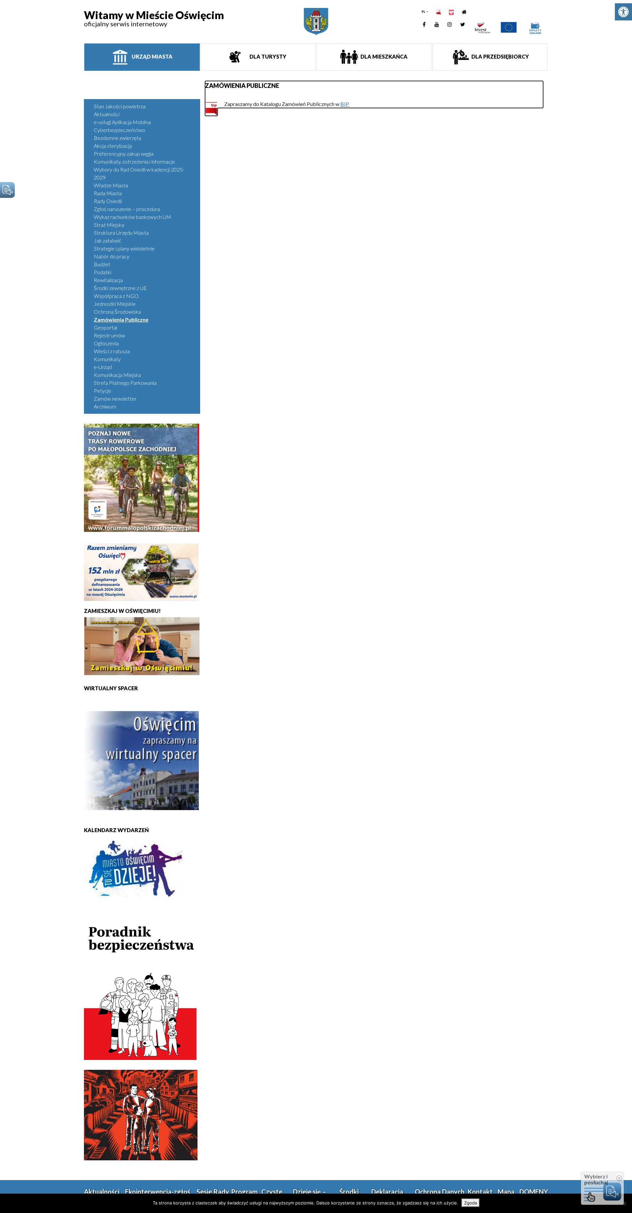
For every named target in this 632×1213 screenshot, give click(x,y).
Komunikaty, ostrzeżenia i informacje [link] (134, 161)
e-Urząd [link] (103, 367)
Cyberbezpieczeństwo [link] (119, 130)
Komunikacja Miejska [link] (117, 375)
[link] (623, 11)
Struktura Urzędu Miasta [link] (121, 232)
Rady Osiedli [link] (108, 201)
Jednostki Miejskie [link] (115, 304)
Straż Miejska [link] (109, 225)
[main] (374, 94)
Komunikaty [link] (107, 359)
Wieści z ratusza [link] (112, 351)
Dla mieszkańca (383, 56)
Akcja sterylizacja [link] (113, 146)
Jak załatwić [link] (107, 240)
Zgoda (470, 1202)
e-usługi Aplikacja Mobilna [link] (122, 122)
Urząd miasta (151, 56)
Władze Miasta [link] (111, 185)
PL (424, 11)
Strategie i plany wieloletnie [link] (124, 248)
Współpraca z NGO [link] (116, 296)
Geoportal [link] (105, 327)
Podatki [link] (102, 272)
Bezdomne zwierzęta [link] (117, 138)
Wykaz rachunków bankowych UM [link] (132, 217)
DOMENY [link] (533, 1192)
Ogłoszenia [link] (106, 343)
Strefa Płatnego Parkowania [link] (125, 383)
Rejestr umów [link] (109, 335)
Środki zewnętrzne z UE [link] (120, 288)
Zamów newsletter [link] (115, 398)
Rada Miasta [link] (108, 193)
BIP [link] (345, 104)
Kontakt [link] (480, 1192)
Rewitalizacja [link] (108, 280)
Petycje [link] (102, 390)
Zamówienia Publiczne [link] (121, 319)
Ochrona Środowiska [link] (117, 311)
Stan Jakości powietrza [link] (119, 106)
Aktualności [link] (106, 114)
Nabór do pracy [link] (111, 256)
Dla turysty (267, 56)
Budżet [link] (102, 264)
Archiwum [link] (105, 406)
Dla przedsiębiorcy (499, 56)
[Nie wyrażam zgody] (623, 1203)
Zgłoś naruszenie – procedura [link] (127, 209)
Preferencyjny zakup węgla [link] (123, 153)
